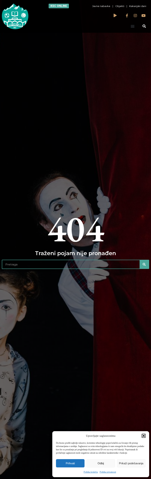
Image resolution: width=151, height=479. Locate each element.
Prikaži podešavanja (131, 463)
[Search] (144, 264)
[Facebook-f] (127, 15)
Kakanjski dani (137, 6)
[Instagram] (135, 15)
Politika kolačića (91, 472)
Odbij (101, 463)
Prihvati (70, 463)
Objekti (120, 6)
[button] (143, 436)
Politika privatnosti (108, 472)
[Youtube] (143, 15)
